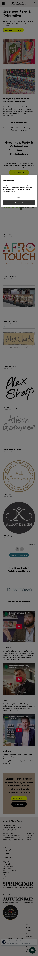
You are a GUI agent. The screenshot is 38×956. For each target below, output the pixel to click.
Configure (19, 197)
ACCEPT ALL (19, 203)
